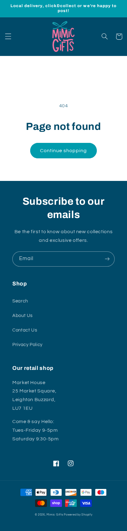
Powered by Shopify (78, 514)
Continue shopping (63, 150)
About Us (22, 315)
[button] (8, 36)
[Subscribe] (107, 259)
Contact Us (24, 330)
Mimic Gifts (55, 514)
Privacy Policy (27, 344)
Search (20, 301)
